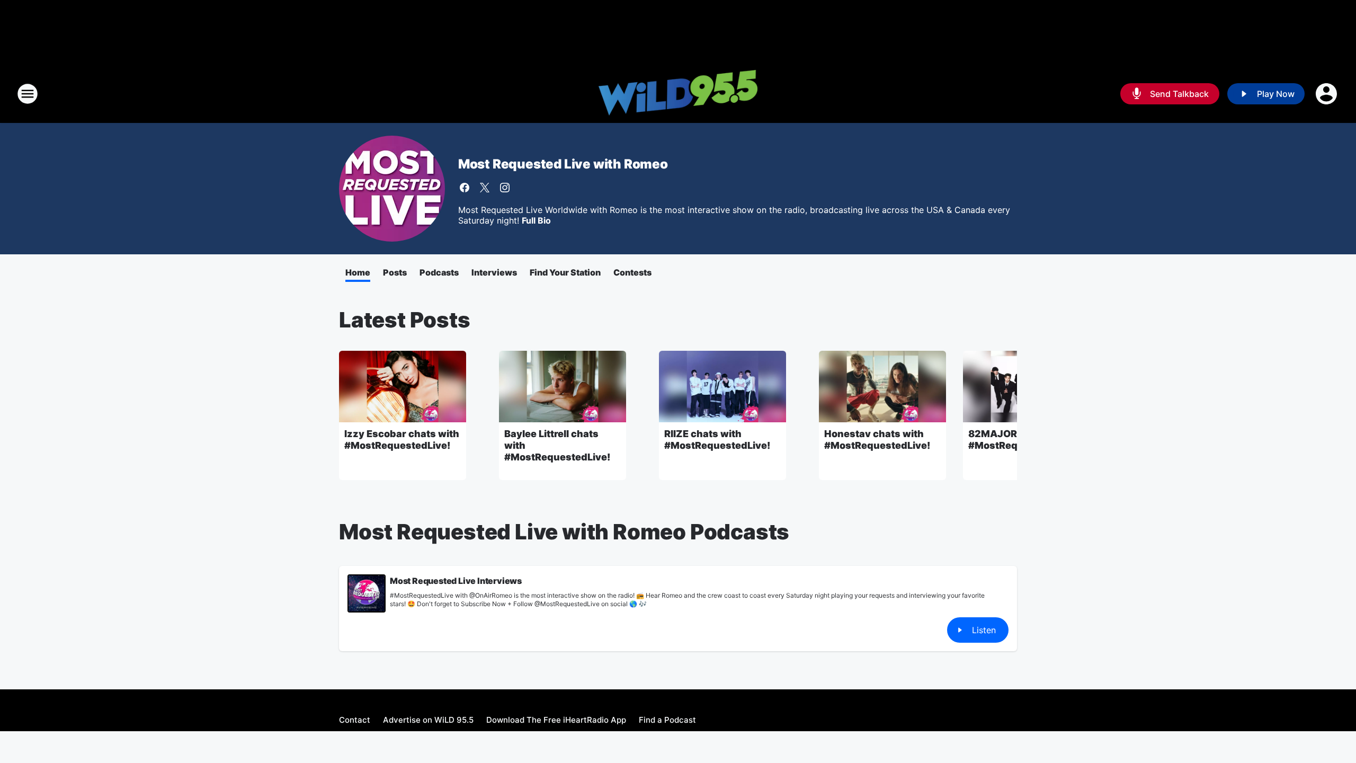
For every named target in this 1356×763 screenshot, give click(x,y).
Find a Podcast (667, 720)
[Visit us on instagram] (504, 187)
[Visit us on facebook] (464, 187)
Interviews (494, 272)
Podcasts (439, 272)
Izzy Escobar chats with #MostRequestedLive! (401, 439)
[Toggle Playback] (366, 593)
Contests (632, 272)
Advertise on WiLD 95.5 (428, 720)
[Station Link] (678, 94)
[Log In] (1327, 93)
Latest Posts (404, 320)
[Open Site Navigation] (27, 93)
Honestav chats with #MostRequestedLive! (877, 439)
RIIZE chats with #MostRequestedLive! (717, 439)
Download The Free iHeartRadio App (556, 720)
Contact (354, 720)
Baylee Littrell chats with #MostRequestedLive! (557, 445)
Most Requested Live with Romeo (563, 164)
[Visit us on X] (484, 187)
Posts (395, 272)
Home (357, 272)
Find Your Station (565, 272)
